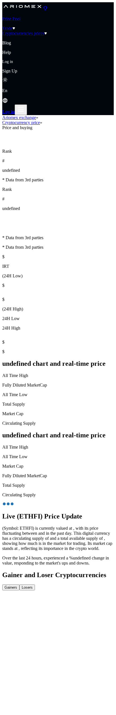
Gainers (11, 587)
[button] (58, 96)
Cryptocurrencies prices (23, 33)
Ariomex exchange (19, 117)
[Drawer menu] (21, 109)
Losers (27, 587)
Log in (8, 111)
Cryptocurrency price (21, 122)
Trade (7, 28)
